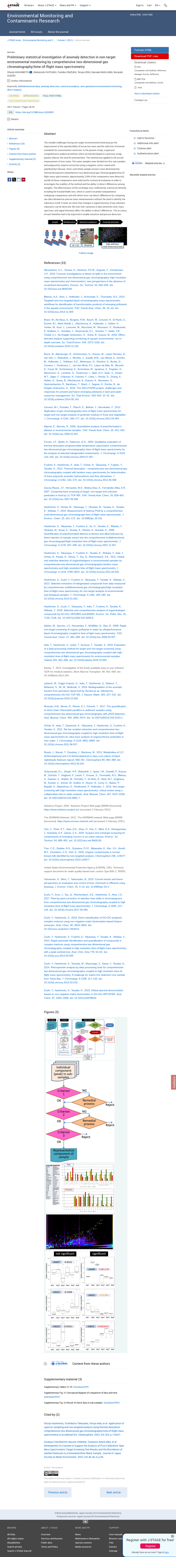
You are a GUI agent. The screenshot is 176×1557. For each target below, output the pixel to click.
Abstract (13, 138)
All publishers (13, 1542)
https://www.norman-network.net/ (75, 821)
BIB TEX (141, 79)
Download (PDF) (52, 1396)
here (166, 1552)
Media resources (83, 1546)
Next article (114, 1492)
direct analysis (14, 89)
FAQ (111, 1542)
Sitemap (113, 1550)
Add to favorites (145, 138)
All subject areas (15, 1538)
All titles (11, 1534)
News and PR (67, 5)
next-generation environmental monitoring (101, 86)
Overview (45, 1534)
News (78, 1534)
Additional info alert (148, 143)
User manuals (116, 1534)
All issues (36, 31)
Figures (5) (14, 148)
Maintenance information (87, 1538)
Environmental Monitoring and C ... (39, 40)
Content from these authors (22, 153)
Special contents (83, 1542)
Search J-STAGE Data (18, 1550)
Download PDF (146, 56)
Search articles (14, 1546)
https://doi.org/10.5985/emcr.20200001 (34, 112)
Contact (113, 1546)
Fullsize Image (86, 253)
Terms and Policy (49, 1546)
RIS (139, 66)
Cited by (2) (14, 164)
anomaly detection (50, 86)
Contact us (140, 100)
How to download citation (147, 93)
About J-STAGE (46, 5)
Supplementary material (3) (22, 159)
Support (84, 5)
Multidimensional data (29, 86)
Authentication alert (148, 153)
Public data (46, 1542)
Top (85, 1522)
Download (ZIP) (81, 1386)
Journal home (17, 31)
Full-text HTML (143, 50)
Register (150, 1546)
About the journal (58, 31)
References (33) (17, 143)
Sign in (140, 5)
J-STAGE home (14, 40)
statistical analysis (69, 86)
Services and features (52, 1538)
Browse (28, 5)
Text (140, 87)
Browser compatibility (119, 1538)
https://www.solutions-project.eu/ (61, 809)
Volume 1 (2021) (65, 40)
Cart (149, 5)
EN (157, 5)
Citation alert (144, 148)
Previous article (57, 1492)
